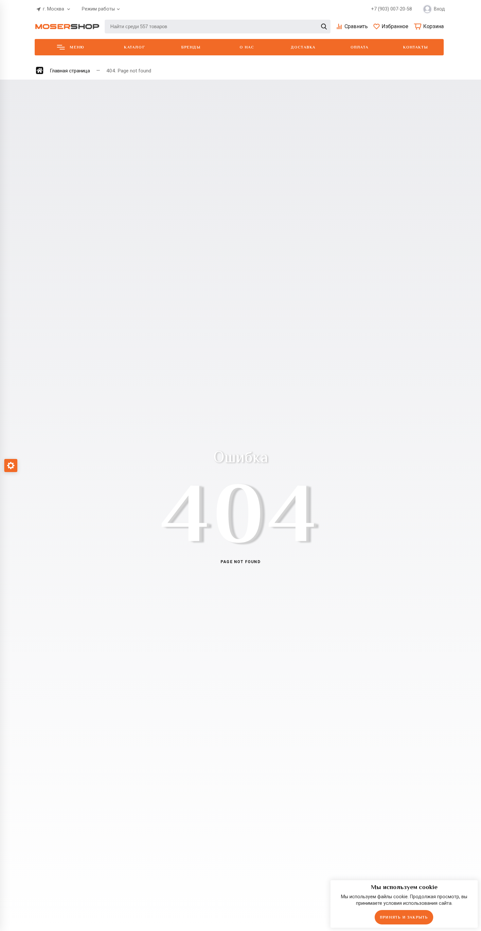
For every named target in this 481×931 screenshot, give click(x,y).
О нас (247, 47)
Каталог (134, 47)
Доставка (303, 47)
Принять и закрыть (404, 917)
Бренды (191, 47)
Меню (77, 47)
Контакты (415, 47)
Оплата (359, 47)
